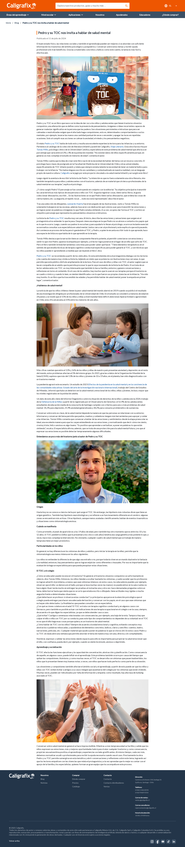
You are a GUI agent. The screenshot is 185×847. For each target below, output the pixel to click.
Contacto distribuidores (114, 783)
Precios (75, 783)
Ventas (107, 786)
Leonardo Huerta (75, 203)
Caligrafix (65, 173)
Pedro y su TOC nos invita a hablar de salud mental (45, 22)
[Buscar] (126, 6)
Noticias (44, 783)
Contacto (108, 779)
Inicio (8, 22)
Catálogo (76, 786)
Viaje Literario (117, 146)
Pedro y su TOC (52, 143)
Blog (16, 22)
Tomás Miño (42, 149)
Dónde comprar (78, 779)
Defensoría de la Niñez (51, 401)
